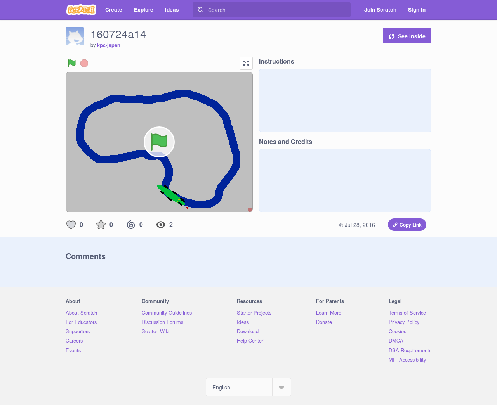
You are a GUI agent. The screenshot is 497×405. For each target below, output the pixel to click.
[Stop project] (84, 63)
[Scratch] (81, 9)
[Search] (200, 9)
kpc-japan (108, 45)
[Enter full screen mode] (246, 63)
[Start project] (72, 63)
